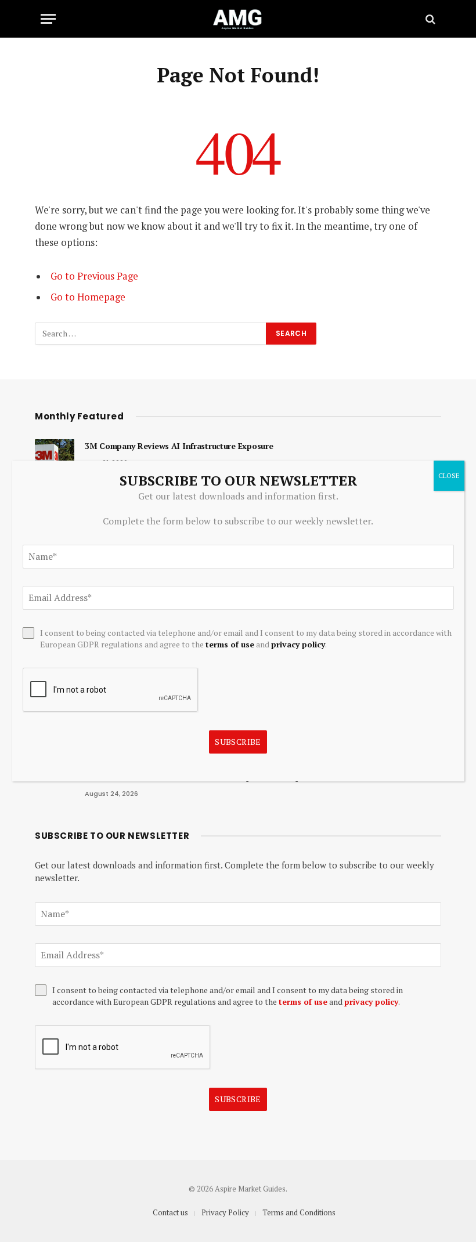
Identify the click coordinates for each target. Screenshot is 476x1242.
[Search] (429, 19)
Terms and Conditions (299, 1212)
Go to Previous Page (94, 276)
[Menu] (48, 19)
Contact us (170, 1212)
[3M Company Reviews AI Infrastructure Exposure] (54, 459)
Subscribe (238, 1099)
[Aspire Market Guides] (237, 19)
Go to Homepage (88, 297)
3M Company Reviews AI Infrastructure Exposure (179, 445)
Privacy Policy (225, 1212)
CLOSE (449, 475)
